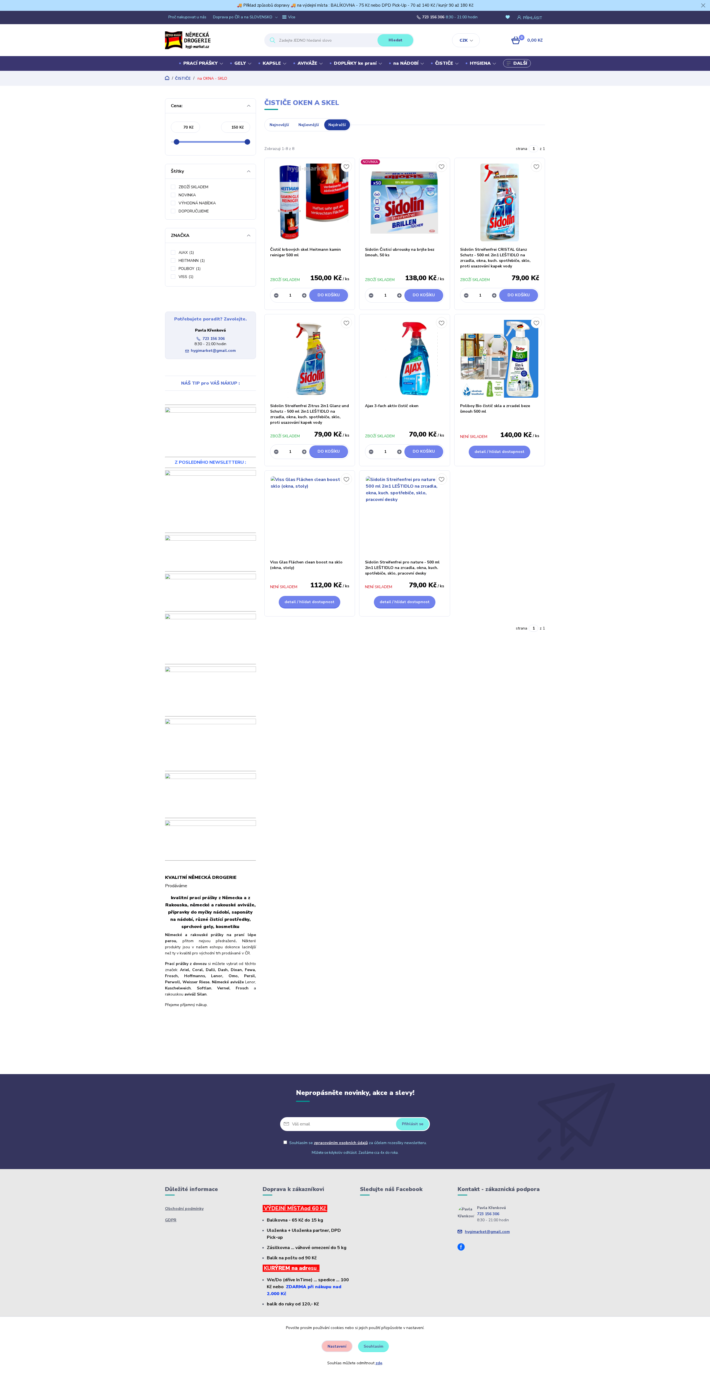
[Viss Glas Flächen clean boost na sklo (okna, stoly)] (309, 515)
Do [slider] (247, 142)
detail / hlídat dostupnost (499, 451)
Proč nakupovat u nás (187, 17)
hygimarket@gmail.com (213, 350)
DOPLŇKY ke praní (355, 63)
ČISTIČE (444, 63)
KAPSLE (272, 63)
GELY (240, 63)
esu (314, 1268)
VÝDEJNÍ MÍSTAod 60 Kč (295, 1208)
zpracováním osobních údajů (341, 1142)
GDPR (170, 1220)
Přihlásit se (412, 1124)
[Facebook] (463, 1247)
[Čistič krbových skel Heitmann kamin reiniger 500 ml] (309, 202)
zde (379, 1363)
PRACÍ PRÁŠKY (200, 63)
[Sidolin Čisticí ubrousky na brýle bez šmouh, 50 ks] (404, 202)
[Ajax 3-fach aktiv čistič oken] (404, 359)
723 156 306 (433, 17)
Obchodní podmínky (184, 1208)
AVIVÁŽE (307, 63)
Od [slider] (176, 142)
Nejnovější (279, 124)
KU (267, 1268)
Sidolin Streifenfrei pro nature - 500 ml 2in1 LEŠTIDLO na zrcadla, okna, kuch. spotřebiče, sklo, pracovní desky (402, 568)
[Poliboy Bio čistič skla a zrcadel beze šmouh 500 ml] (499, 359)
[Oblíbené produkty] (508, 17)
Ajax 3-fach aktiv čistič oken (392, 405)
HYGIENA (480, 63)
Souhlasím (373, 1346)
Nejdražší (337, 124)
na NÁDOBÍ (406, 63)
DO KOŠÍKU (329, 295)
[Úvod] (210, 40)
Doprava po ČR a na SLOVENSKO (242, 17)
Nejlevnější (308, 124)
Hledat (395, 40)
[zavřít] (703, 5)
